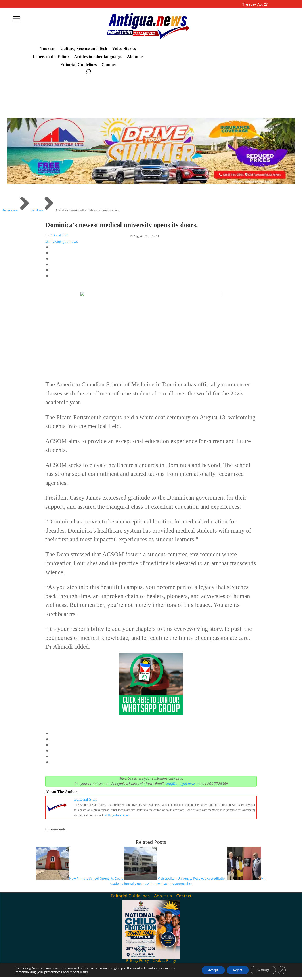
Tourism (47, 48)
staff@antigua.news (61, 241)
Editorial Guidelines (78, 64)
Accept (213, 970)
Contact (108, 64)
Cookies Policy (164, 960)
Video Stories (124, 48)
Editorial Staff (59, 235)
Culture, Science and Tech (83, 48)
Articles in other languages (98, 57)
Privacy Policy (137, 960)
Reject (237, 970)
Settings (263, 970)
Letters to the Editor (51, 57)
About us (135, 57)
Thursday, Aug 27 (255, 4)
